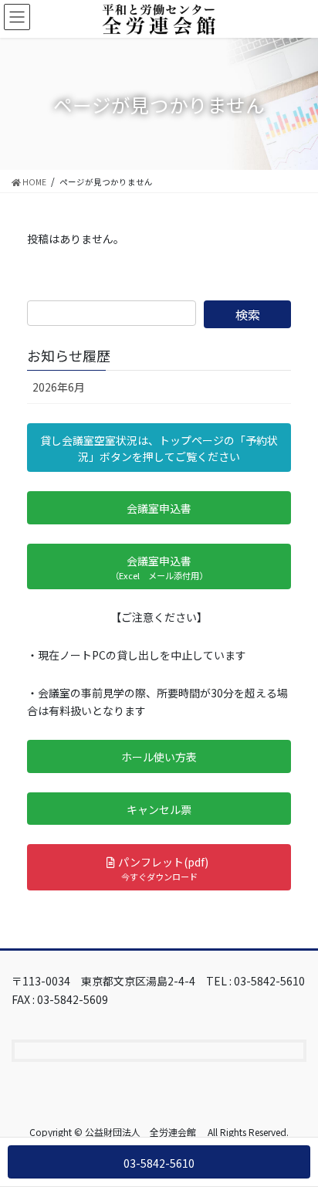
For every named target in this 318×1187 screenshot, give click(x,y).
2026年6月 (58, 387)
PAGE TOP (295, 1136)
